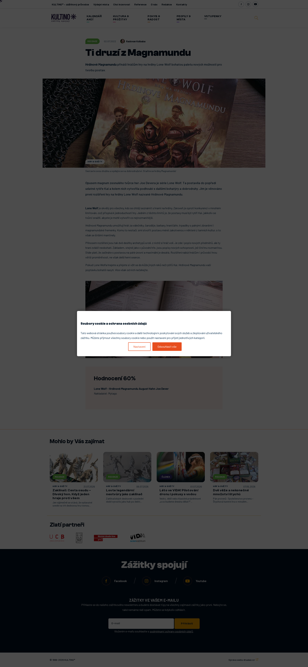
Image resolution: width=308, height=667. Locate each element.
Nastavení (139, 346)
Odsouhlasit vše (167, 346)
